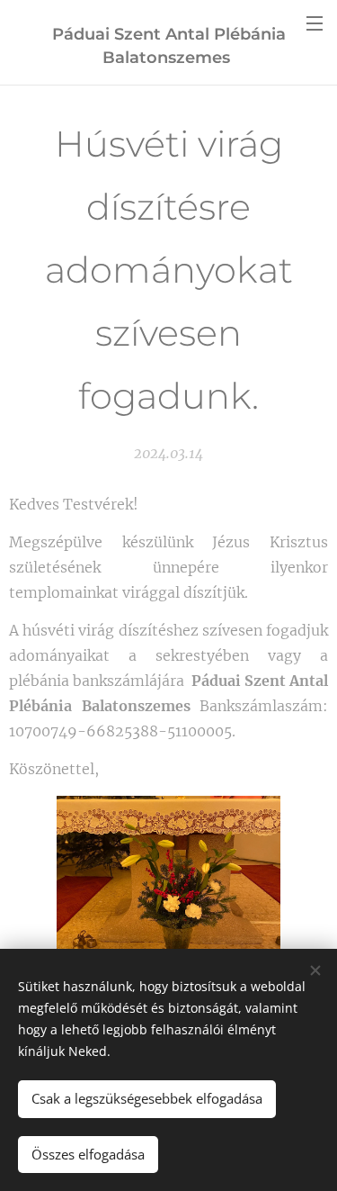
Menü (315, 23)
